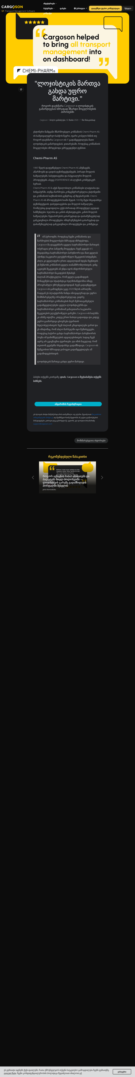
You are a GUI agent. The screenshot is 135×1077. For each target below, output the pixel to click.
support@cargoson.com (42, 424)
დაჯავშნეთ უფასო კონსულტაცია (105, 8)
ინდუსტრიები (49, 3)
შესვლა (128, 8)
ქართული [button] (80, 8)
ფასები (63, 8)
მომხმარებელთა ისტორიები (91, 440)
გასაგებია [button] (122, 1072)
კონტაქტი (47, 13)
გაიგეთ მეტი (10, 1073)
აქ (80, 1073)
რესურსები (48, 8)
